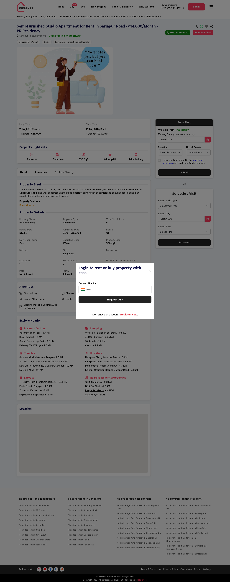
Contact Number (88, 283)
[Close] (150, 271)
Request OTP (115, 299)
